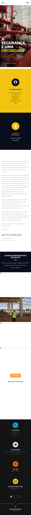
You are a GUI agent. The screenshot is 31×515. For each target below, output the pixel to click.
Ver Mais (15, 375)
